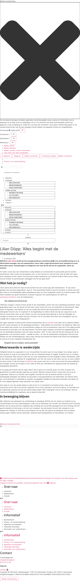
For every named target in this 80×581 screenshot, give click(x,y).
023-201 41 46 (5, 562)
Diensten (8, 178)
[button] (40, 60)
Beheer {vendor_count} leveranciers (17, 150)
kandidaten (29, 361)
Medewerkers (15, 185)
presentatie (50, 323)
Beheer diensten (10, 148)
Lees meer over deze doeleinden (16, 153)
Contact (8, 202)
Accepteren (6, 156)
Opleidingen (14, 198)
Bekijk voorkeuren (31, 156)
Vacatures (14, 195)
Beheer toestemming (9, 579)
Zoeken (28, 237)
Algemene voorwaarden (12, 524)
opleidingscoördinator (8, 297)
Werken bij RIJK (10, 190)
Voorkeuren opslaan (49, 156)
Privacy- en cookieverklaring (14, 161)
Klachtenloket (9, 520)
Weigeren (17, 156)
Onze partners (15, 188)
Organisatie (14, 183)
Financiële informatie (11, 527)
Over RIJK (8, 180)
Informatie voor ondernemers (14, 529)
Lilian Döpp (12, 261)
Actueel (8, 200)
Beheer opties (9, 146)
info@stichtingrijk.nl (7, 560)
